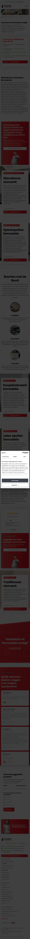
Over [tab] (24, 456)
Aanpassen (14, 485)
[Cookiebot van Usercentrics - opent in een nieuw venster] (22, 453)
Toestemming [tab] (5, 456)
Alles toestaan (15, 480)
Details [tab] (15, 456)
